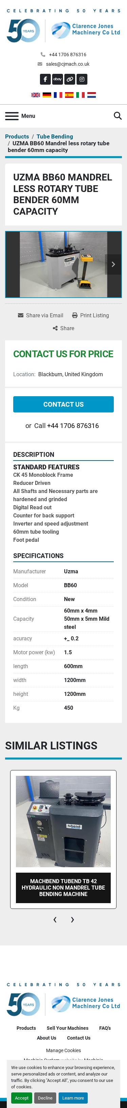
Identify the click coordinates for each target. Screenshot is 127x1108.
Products (26, 1028)
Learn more (73, 1098)
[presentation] (55, 919)
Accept (21, 1098)
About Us (46, 1038)
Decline (45, 1098)
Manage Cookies (63, 1050)
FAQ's (105, 1028)
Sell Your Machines (67, 1028)
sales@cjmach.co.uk (67, 64)
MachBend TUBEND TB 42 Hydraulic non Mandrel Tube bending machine (63, 887)
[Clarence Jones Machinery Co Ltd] (63, 999)
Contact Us (63, 404)
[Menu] (12, 116)
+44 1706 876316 (67, 54)
